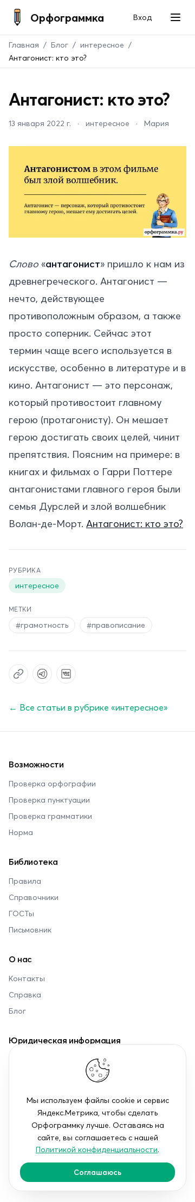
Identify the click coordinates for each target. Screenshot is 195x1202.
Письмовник (30, 929)
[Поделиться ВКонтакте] (66, 674)
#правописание (116, 625)
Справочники (33, 897)
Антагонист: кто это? (134, 523)
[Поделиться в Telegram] (42, 674)
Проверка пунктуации (49, 799)
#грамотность (42, 625)
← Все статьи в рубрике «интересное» (88, 707)
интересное (102, 45)
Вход (142, 17)
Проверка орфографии (52, 783)
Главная (24, 45)
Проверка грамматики (50, 816)
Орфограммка (67, 17)
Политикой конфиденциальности (97, 1149)
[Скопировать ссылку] (18, 674)
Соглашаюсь (97, 1172)
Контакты (27, 978)
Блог (59, 45)
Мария (156, 123)
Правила (25, 881)
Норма (21, 832)
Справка (25, 994)
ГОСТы (21, 913)
